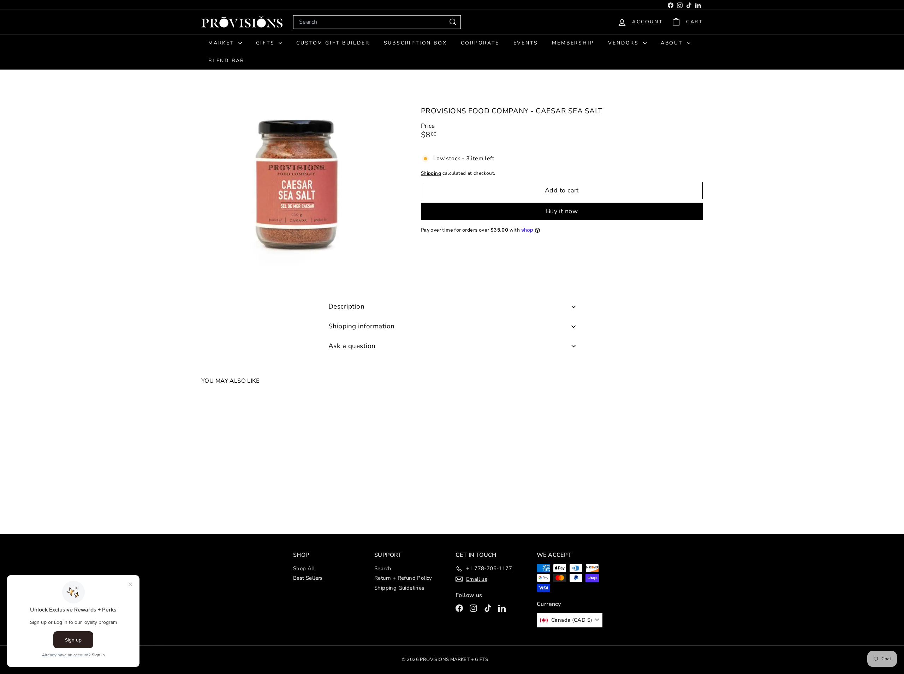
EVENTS (525, 43)
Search (382, 568)
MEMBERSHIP (573, 43)
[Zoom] (299, 185)
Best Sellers (308, 577)
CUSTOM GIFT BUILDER (332, 43)
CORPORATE (480, 43)
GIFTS (266, 43)
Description (346, 306)
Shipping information (361, 326)
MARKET (222, 43)
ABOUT (673, 43)
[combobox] (377, 22)
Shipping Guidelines (399, 587)
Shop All (304, 568)
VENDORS (624, 43)
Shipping (431, 173)
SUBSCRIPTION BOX (415, 43)
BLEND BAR (226, 60)
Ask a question (352, 346)
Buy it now (562, 211)
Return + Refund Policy (403, 577)
